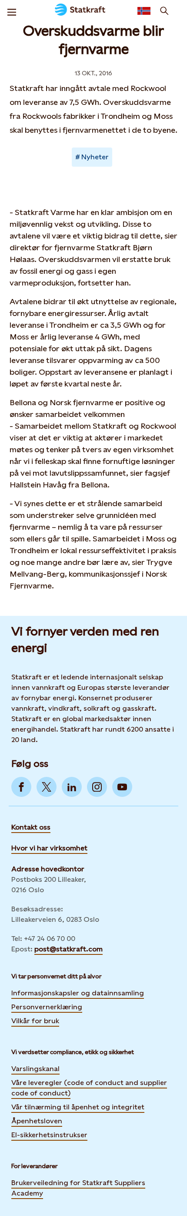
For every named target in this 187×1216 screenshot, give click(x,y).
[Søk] (164, 10)
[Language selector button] (143, 11)
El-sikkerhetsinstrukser (49, 1135)
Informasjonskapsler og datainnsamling (77, 993)
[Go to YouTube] (122, 787)
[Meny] (11, 11)
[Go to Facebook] (21, 787)
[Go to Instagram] (97, 787)
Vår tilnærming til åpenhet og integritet (77, 1107)
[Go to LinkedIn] (72, 787)
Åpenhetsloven (36, 1121)
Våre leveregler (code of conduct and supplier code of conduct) (89, 1087)
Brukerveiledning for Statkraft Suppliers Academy (78, 1188)
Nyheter (95, 157)
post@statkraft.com (68, 949)
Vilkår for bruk (35, 1021)
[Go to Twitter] (47, 787)
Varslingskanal (35, 1069)
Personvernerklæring (46, 1007)
